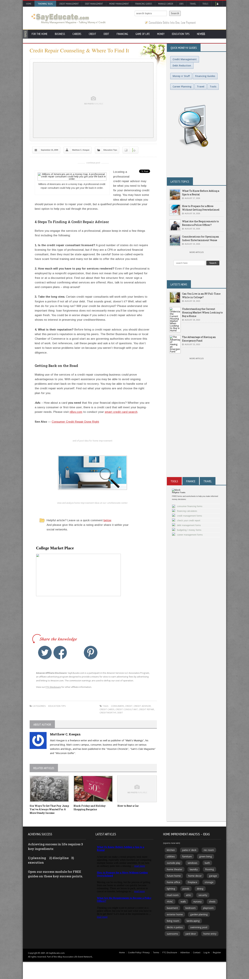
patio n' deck (189, 850)
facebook (60, 652)
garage (213, 875)
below (107, 520)
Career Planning (182, 86)
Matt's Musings (134, 740)
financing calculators (187, 511)
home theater (174, 869)
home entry (209, 933)
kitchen (171, 850)
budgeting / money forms (189, 530)
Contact (196, 952)
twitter (45, 652)
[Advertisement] (196, 436)
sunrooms (172, 933)
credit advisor (142, 705)
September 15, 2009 (49, 150)
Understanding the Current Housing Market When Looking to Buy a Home (202, 312)
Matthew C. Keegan (80, 150)
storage (209, 882)
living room (173, 920)
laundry (194, 869)
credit (129, 705)
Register (217, 952)
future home (174, 875)
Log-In (207, 952)
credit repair (146, 709)
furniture (187, 856)
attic (188, 895)
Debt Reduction (182, 65)
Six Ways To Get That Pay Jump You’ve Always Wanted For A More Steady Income (49, 809)
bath (207, 862)
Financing (122, 34)
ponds (186, 888)
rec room (209, 850)
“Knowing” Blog (45, 3)
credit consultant (127, 709)
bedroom (190, 908)
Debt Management (94, 3)
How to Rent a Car (128, 805)
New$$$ (201, 34)
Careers (76, 34)
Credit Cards (107, 709)
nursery (197, 901)
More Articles (197, 252)
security (203, 895)
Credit (92, 34)
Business (60, 34)
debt (120, 712)
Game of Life (143, 34)
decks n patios (175, 927)
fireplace (192, 882)
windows (192, 862)
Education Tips (181, 34)
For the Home (39, 34)
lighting (171, 888)
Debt (106, 34)
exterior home (175, 914)
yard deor (190, 933)
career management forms (190, 534)
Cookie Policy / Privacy (139, 952)
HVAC (170, 901)
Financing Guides (143, 3)
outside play (173, 862)
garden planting (199, 914)
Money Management (119, 3)
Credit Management (69, 3)
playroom (208, 908)
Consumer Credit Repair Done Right (75, 421)
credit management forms (189, 515)
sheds (212, 901)
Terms (156, 952)
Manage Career (165, 3)
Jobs (181, 3)
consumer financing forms (189, 506)
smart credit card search (121, 412)
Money (160, 34)
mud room (173, 895)
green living (205, 856)
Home (28, 3)
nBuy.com (76, 412)
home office (173, 882)
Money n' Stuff (181, 76)
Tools (205, 3)
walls (183, 901)
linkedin (75, 652)
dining (200, 888)
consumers (117, 705)
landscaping (193, 920)
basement (172, 908)
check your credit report (188, 520)
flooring (209, 869)
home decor (195, 875)
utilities (171, 856)
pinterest (90, 652)
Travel (193, 3)
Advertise (185, 952)
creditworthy (108, 712)
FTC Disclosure (53, 687)
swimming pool (198, 927)
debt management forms (189, 525)
